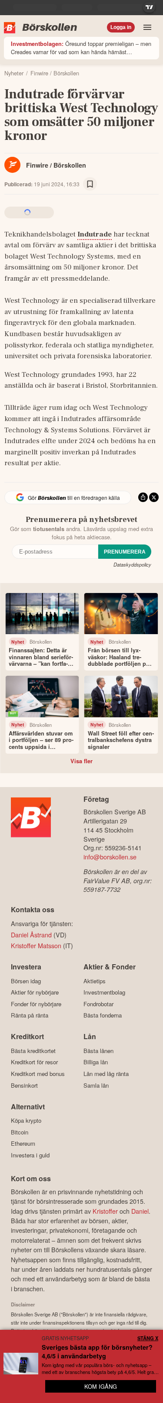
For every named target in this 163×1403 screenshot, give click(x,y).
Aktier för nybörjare (35, 992)
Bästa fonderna (102, 1015)
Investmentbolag (104, 992)
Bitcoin (19, 1132)
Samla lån (96, 1085)
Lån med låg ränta (106, 1073)
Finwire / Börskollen (56, 165)
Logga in (120, 27)
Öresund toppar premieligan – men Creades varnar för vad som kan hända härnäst (81, 47)
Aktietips (94, 981)
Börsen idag (26, 981)
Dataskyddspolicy (132, 564)
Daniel (140, 1210)
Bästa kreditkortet (33, 1051)
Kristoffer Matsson (36, 945)
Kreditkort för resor (34, 1062)
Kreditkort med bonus (38, 1073)
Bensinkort (24, 1085)
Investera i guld (30, 1155)
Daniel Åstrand (31, 934)
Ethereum (23, 1143)
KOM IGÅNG (100, 1386)
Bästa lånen (98, 1051)
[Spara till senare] (90, 184)
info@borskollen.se (109, 856)
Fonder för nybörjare (36, 1004)
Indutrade (94, 234)
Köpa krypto (26, 1120)
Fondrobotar (98, 1004)
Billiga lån (95, 1062)
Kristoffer (105, 1210)
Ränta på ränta (29, 1015)
